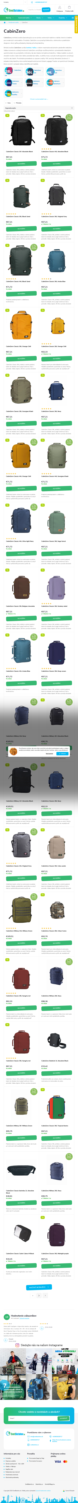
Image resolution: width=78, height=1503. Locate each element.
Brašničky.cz (39, 1484)
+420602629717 (57, 1436)
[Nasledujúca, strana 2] (39, 1295)
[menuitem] (10, 18)
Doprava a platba (11, 1461)
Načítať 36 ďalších (37, 1287)
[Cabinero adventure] (55, 82)
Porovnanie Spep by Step (36, 1458)
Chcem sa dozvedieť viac (38, 99)
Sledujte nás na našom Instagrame (42, 1345)
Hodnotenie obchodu (12, 1475)
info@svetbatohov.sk (36, 1436)
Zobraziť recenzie (24, 1318)
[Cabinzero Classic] (13, 82)
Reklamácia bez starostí (13, 1472)
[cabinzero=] (34, 71)
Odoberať (63, 1418)
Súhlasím (63, 754)
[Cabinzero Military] (34, 82)
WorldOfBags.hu (50, 1484)
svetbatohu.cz (34, 1445)
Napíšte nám (9, 1469)
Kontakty (6, 2)
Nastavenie (49, 754)
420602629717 (34, 1440)
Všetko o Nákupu (11, 1466)
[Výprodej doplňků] (13, 93)
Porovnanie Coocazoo (35, 1461)
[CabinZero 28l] (13, 71)
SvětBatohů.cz (29, 1484)
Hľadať (46, 10)
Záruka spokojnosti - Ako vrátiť (15, 1464)
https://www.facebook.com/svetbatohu (61, 1440)
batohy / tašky (31, 48)
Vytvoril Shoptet (69, 1491)
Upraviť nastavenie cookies (43, 1491)
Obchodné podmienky (12, 1477)
